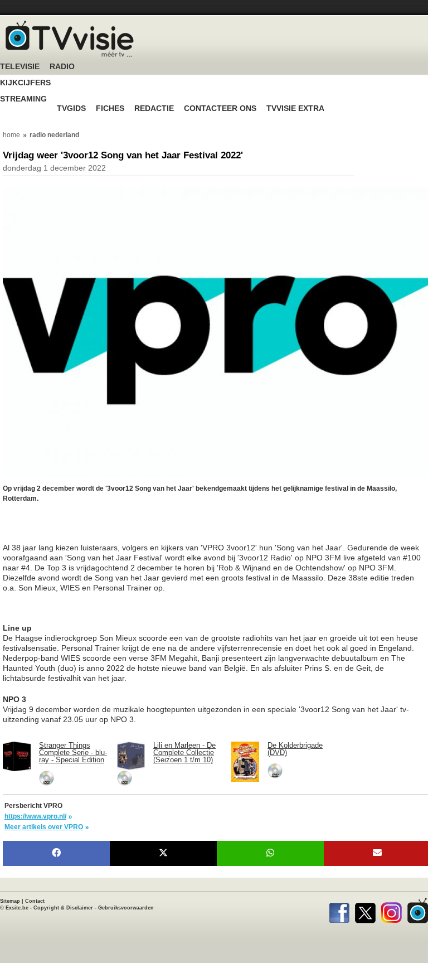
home (11, 135)
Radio (62, 66)
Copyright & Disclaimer (63, 908)
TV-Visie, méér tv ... (70, 39)
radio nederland (54, 135)
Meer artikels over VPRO (43, 827)
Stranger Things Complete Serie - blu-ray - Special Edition (73, 752)
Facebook (339, 910)
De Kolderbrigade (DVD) (295, 749)
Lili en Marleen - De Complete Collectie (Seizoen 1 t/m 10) (184, 752)
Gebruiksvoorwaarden (126, 908)
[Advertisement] (92, 529)
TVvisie (417, 910)
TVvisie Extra (295, 108)
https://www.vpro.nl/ (35, 816)
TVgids (71, 108)
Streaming (23, 99)
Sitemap (10, 901)
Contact (35, 901)
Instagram (391, 910)
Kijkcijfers (25, 83)
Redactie (154, 108)
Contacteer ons (220, 108)
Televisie (20, 66)
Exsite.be (17, 908)
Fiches (110, 108)
